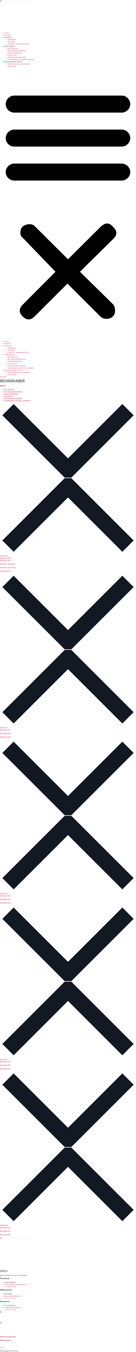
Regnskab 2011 (5, 1231)
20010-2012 (4, 1225)
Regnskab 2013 (5, 1069)
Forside (6, 33)
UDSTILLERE (11, 66)
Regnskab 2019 (5, 737)
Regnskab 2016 (5, 903)
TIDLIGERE (11, 42)
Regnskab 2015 (5, 1061)
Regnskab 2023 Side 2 (8, 567)
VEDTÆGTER (12, 55)
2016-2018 (3, 893)
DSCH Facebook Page (8, 1337)
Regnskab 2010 (5, 1234)
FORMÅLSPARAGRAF (14, 53)
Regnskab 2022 (5, 571)
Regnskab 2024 (5, 560)
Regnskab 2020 (5, 733)
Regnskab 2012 (5, 1227)
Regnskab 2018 (5, 896)
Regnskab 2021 (5, 730)
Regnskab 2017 (5, 899)
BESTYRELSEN (12, 48)
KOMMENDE (11, 40)
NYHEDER (7, 35)
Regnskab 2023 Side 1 (8, 564)
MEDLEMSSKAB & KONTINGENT (18, 64)
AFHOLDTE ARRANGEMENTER (18, 44)
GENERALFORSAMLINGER (16, 57)
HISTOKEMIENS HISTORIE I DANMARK (20, 59)
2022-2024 (4, 556)
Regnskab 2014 (5, 1065)
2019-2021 (3, 727)
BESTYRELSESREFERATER (16, 51)
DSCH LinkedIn (5, 1340)
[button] (68, 203)
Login (2, 1347)
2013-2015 (3, 1059)
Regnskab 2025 (5, 558)
